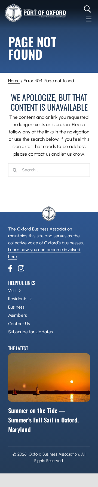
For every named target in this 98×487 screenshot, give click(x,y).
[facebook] (10, 268)
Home (14, 80)
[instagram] (21, 268)
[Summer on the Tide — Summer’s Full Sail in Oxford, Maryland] (49, 377)
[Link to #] (87, 8)
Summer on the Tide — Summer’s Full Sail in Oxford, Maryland (43, 420)
